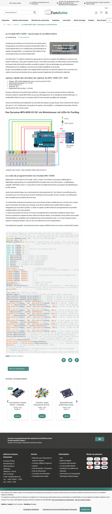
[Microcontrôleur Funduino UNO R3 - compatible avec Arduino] (17, 392)
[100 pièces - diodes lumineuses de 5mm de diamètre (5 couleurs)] (42, 392)
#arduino (14, 356)
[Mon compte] (96, 12)
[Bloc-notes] (101, 12)
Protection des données (68, 463)
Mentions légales (65, 460)
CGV (61, 458)
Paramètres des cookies (40, 476)
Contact (35, 466)
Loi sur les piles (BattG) (67, 466)
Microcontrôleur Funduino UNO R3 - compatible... (17, 404)
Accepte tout (85, 509)
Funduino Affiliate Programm (42, 463)
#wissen (20, 356)
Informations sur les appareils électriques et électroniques (70, 475)
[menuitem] (106, 12)
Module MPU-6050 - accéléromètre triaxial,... (67, 404)
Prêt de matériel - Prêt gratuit (42, 468)
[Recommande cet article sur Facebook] (77, 360)
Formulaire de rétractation (41, 473)
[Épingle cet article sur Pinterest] (64, 360)
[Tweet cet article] (71, 360)
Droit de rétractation (39, 471)
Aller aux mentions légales (82, 500)
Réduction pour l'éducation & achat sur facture (42, 459)
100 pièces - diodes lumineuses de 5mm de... (42, 404)
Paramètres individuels (31, 509)
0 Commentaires (23, 37)
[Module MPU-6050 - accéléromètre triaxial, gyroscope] (66, 392)
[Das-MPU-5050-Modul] (64, 48)
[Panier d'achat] (106, 12)
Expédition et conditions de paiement (69, 469)
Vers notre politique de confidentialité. (63, 500)
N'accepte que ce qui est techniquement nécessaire (60, 509)
